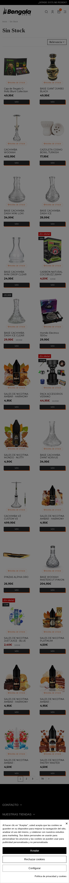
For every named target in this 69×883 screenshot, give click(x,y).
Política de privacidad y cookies (50, 876)
